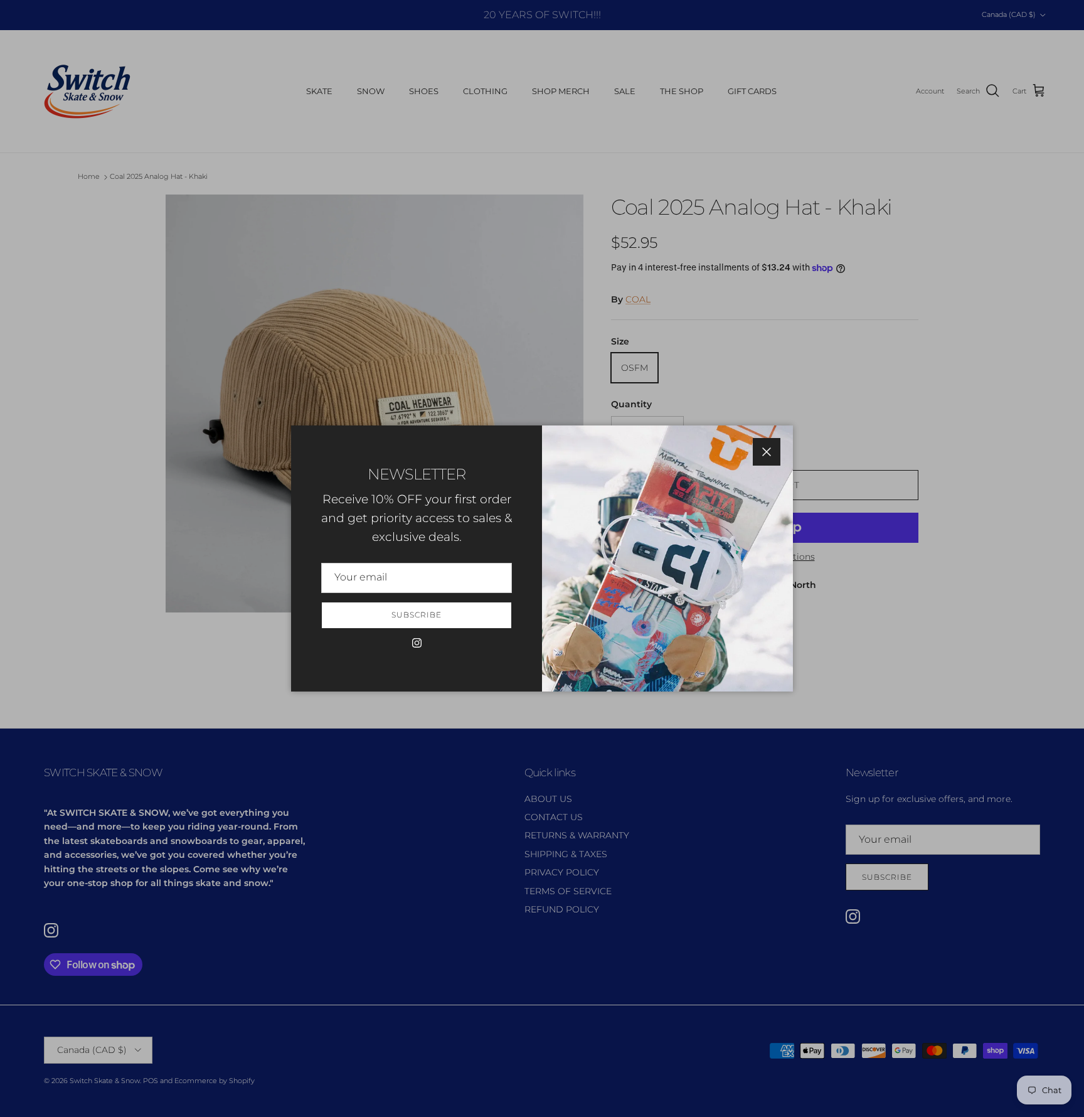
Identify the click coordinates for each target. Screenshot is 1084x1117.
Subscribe (416, 614)
